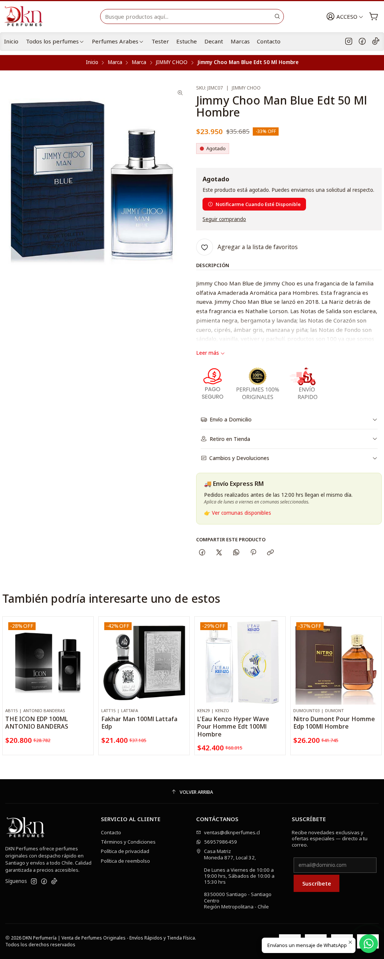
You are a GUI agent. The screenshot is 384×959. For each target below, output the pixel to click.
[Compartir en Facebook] (202, 552)
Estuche (186, 41)
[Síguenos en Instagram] (349, 41)
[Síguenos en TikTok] (376, 41)
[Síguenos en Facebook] (362, 41)
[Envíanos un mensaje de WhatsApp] (368, 943)
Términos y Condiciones (128, 841)
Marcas (240, 41)
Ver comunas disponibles (241, 512)
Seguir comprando (224, 219)
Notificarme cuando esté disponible (258, 204)
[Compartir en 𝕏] (219, 552)
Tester (160, 41)
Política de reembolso (125, 860)
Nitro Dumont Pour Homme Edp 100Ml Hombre (334, 722)
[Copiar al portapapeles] (270, 552)
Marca (115, 62)
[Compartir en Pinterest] (253, 552)
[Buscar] (277, 16)
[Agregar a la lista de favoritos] (85, 652)
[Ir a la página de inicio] (26, 16)
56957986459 (220, 841)
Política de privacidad (125, 851)
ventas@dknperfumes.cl (232, 832)
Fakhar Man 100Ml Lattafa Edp (139, 722)
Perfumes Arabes (115, 41)
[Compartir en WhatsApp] (236, 552)
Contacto (268, 41)
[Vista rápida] (85, 669)
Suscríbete (316, 883)
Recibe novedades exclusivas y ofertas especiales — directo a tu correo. (330, 838)
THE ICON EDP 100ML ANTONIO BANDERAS (36, 722)
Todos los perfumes (52, 41)
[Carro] (374, 17)
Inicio (11, 41)
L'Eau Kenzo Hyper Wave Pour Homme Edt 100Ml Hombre (233, 726)
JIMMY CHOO (172, 62)
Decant (213, 41)
